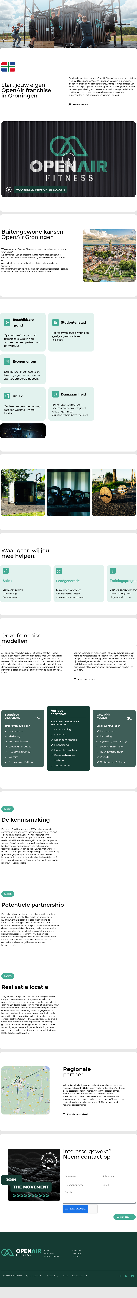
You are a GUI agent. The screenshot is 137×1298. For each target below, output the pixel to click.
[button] (68, 159)
